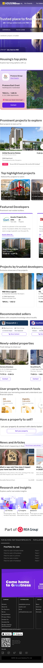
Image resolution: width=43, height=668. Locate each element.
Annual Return (6, 614)
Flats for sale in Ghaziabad (12, 553)
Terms (3, 612)
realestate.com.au (24, 604)
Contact (13, 105)
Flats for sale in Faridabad (12, 561)
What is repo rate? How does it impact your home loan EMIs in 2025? (15, 468)
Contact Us (5, 619)
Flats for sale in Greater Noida (13, 551)
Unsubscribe (5, 622)
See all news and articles (33, 445)
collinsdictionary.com (25, 612)
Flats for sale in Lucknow (12, 556)
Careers (4, 604)
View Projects (14, 78)
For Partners (5, 609)
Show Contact (15, 334)
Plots (32, 30)
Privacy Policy (6, 617)
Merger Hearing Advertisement (6, 625)
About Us (4, 607)
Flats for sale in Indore (11, 558)
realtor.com (22, 607)
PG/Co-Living (20, 30)
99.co (20, 609)
